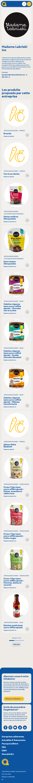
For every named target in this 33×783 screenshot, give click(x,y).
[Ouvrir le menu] (29, 4)
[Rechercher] (24, 4)
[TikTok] (20, 727)
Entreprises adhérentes (13, 736)
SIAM (4, 750)
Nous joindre (8, 754)
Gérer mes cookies (6, 774)
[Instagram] (10, 727)
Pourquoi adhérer (10, 743)
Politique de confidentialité (8, 776)
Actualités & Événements (13, 740)
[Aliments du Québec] (4, 4)
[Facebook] (5, 727)
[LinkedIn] (25, 727)
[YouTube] (15, 727)
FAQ (4, 747)
